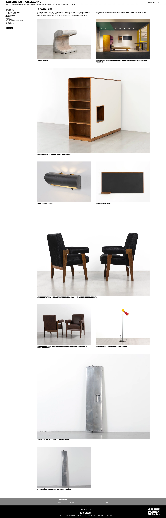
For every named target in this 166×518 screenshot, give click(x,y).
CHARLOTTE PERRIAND (13, 12)
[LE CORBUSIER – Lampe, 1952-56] (64, 59)
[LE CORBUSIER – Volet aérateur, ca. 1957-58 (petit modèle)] (93, 438)
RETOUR (10, 28)
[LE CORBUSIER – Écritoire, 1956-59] (123, 202)
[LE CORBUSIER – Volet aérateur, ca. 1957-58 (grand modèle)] (64, 487)
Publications (31, 4)
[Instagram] (83, 513)
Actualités (56, 4)
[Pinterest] (88, 513)
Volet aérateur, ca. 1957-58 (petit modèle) (53, 440)
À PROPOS (65, 4)
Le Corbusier (79, 12)
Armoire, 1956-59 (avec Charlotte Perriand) (54, 154)
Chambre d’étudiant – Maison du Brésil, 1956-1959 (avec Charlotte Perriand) (121, 61)
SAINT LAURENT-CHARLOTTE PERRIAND (14, 21)
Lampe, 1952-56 (43, 60)
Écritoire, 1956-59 (103, 203)
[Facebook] (90, 513)
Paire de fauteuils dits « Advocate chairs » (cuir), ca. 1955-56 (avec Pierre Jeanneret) (62, 347)
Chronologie (9, 19)
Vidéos (22, 4)
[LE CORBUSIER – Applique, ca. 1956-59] (64, 202)
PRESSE (39, 4)
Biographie (9, 18)
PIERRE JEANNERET (11, 13)
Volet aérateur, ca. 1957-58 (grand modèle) (54, 489)
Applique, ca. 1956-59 (45, 203)
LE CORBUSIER (10, 15)
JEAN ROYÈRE (10, 11)
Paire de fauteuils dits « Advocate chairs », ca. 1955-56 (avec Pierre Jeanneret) (67, 297)
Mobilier (8, 16)
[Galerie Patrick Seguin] (23, 2)
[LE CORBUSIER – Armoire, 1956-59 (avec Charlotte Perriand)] (93, 152)
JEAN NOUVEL (10, 24)
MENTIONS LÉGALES (86, 509)
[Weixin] (86, 513)
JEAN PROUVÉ (10, 9)
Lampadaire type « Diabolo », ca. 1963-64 (112, 346)
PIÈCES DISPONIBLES (12, 4)
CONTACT (73, 4)
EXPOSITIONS (47, 4)
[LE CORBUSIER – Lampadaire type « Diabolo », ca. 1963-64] (123, 345)
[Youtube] (81, 513)
